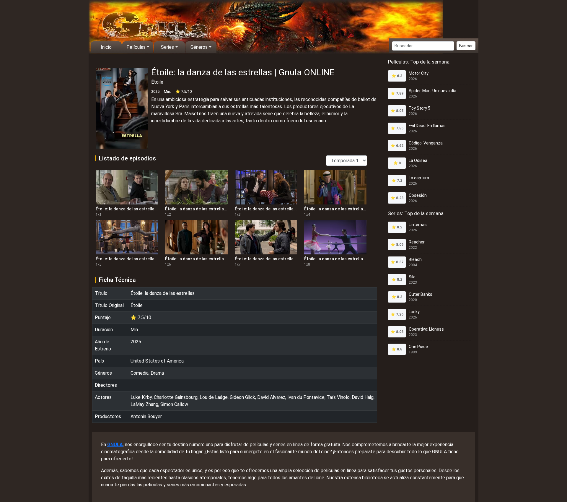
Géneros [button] (199, 47)
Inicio (106, 47)
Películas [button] (136, 47)
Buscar (466, 45)
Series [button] (167, 47)
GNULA (115, 444)
